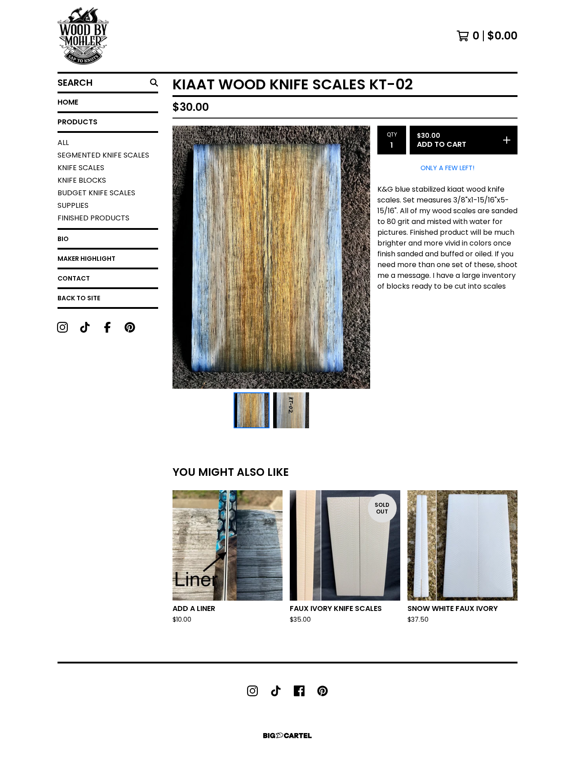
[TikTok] (84, 327)
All (63, 142)
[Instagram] (62, 327)
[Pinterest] (129, 327)
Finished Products (93, 218)
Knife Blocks (82, 180)
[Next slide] (357, 257)
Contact (74, 278)
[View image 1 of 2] (252, 410)
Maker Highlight (86, 258)
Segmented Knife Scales (103, 155)
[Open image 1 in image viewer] (271, 257)
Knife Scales (81, 168)
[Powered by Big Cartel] (287, 735)
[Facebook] (107, 327)
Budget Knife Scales (96, 193)
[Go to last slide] (185, 257)
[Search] (154, 83)
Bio (63, 238)
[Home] (83, 36)
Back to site (79, 298)
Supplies (73, 205)
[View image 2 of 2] (291, 410)
